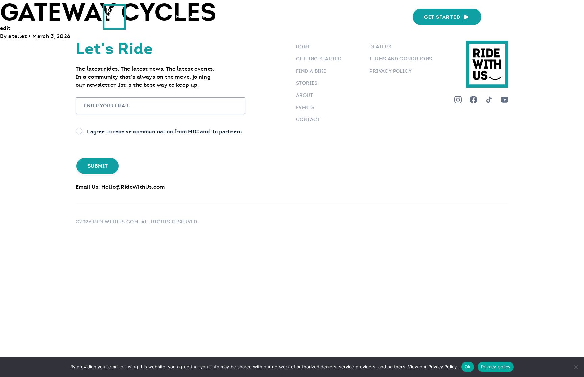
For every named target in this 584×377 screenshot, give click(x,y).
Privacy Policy (390, 71)
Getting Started (318, 59)
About (304, 95)
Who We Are (384, 16)
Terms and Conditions (400, 59)
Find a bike (311, 71)
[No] (575, 366)
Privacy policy (496, 366)
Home (303, 47)
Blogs (309, 16)
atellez (18, 36)
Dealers (380, 47)
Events (342, 16)
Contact (308, 119)
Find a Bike (190, 16)
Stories (307, 83)
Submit (97, 165)
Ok (468, 366)
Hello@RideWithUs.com (133, 186)
